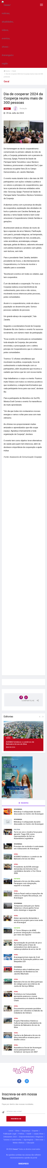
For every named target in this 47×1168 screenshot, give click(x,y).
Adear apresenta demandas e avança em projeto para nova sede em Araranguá (28, 920)
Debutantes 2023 (10, 1137)
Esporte (17, 879)
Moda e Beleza (18, 1143)
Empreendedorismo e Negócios (31, 1137)
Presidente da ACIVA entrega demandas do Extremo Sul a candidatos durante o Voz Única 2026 (27, 870)
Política (17, 830)
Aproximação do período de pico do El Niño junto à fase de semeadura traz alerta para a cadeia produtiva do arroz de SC (28, 946)
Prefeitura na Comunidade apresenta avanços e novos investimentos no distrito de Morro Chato (28, 997)
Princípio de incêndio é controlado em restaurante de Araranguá (28, 847)
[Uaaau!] (23, 1070)
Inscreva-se (16, 1119)
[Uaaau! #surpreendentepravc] (7, 33)
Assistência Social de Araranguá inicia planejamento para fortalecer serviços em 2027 (27, 1049)
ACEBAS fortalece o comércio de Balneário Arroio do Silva (20, 743)
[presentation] (39, 716)
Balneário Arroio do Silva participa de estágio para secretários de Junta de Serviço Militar (28, 983)
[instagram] (27, 1081)
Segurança (18, 809)
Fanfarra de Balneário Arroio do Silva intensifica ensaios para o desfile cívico (27, 1037)
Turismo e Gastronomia (12, 1140)
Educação (30, 1143)
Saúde (28, 1134)
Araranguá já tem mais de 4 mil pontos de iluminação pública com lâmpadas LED (28, 959)
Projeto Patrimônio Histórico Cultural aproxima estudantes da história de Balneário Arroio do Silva (27, 1024)
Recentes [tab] (24, 803)
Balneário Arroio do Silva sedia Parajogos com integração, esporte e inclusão (27, 883)
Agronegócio (28, 1140)
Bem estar (39, 1140)
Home (7, 71)
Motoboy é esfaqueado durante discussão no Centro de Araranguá (28, 812)
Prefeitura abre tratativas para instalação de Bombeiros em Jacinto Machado (26, 971)
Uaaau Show (38, 1134)
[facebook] (19, 1081)
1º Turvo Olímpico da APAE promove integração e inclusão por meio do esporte (27, 932)
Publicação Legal (9, 1134)
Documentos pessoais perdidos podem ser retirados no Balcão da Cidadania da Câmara (28, 1010)
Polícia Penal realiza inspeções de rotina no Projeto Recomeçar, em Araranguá (28, 895)
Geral (7, 109)
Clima (17, 1131)
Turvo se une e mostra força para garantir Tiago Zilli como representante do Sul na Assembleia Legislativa (28, 835)
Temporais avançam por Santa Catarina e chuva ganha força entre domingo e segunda (26, 908)
